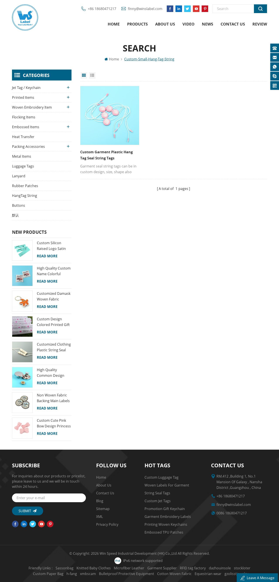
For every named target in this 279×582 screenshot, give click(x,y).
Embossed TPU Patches (164, 532)
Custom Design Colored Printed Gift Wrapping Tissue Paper (53, 322)
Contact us (233, 24)
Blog (99, 500)
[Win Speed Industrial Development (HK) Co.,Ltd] (25, 17)
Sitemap (103, 508)
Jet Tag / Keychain (26, 87)
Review (259, 24)
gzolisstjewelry (236, 573)
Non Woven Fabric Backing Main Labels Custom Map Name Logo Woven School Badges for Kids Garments (53, 398)
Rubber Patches (25, 185)
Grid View (84, 75)
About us (165, 24)
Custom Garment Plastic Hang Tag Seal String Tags (106, 155)
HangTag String (24, 195)
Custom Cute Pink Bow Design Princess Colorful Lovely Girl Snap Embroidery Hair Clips (54, 423)
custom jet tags (158, 500)
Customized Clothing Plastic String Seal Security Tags (54, 347)
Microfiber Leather (129, 568)
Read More (47, 256)
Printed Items (23, 97)
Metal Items (21, 156)
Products (137, 24)
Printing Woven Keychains (166, 524)
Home (114, 24)
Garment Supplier (162, 568)
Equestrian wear (208, 573)
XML (99, 516)
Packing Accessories (28, 146)
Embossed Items (25, 127)
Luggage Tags (23, 166)
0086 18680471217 (231, 513)
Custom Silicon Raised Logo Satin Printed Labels (51, 246)
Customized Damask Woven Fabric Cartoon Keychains (53, 296)
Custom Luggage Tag (162, 477)
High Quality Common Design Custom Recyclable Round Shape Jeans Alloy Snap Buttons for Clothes (52, 372)
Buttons (18, 205)
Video (188, 24)
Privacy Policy (107, 524)
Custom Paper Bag (48, 573)
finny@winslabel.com (145, 8)
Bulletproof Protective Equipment (126, 573)
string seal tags (157, 493)
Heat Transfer (23, 136)
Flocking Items (23, 117)
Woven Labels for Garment (167, 485)
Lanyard (18, 176)
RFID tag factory (193, 568)
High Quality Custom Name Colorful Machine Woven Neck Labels (54, 271)
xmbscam (88, 573)
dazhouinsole (220, 568)
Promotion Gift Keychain (165, 508)
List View (92, 75)
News (207, 24)
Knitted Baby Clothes (94, 568)
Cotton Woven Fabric (174, 573)
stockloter (242, 568)
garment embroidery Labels (168, 516)
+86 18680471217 (102, 8)
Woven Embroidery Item (32, 107)
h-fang (71, 573)
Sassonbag (64, 568)
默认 (15, 215)
